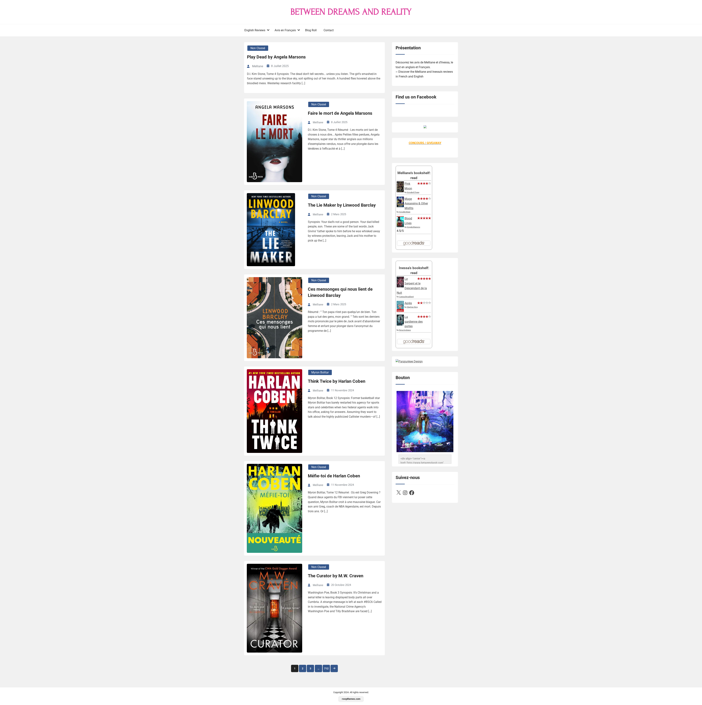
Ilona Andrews (405, 330)
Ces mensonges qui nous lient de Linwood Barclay (340, 292)
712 (326, 668)
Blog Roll (311, 30)
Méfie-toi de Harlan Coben (334, 475)
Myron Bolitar (320, 372)
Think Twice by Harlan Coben (336, 381)
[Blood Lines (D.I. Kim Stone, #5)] (400, 226)
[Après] (400, 311)
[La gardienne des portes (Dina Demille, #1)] (400, 324)
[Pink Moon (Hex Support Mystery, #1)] (400, 191)
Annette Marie (404, 212)
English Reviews (254, 30)
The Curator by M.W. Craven (335, 575)
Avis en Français (285, 30)
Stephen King (412, 307)
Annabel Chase (413, 192)
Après (408, 303)
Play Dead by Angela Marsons (276, 57)
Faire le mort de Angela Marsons (340, 113)
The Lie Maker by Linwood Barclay (342, 205)
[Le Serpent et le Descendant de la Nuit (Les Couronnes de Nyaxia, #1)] (400, 286)
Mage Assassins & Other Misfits (416, 203)
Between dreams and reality (351, 12)
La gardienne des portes (414, 321)
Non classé (257, 48)
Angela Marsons (413, 227)
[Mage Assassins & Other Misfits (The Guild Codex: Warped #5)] (400, 206)
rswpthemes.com (351, 699)
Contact (329, 30)
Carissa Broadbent (406, 297)
